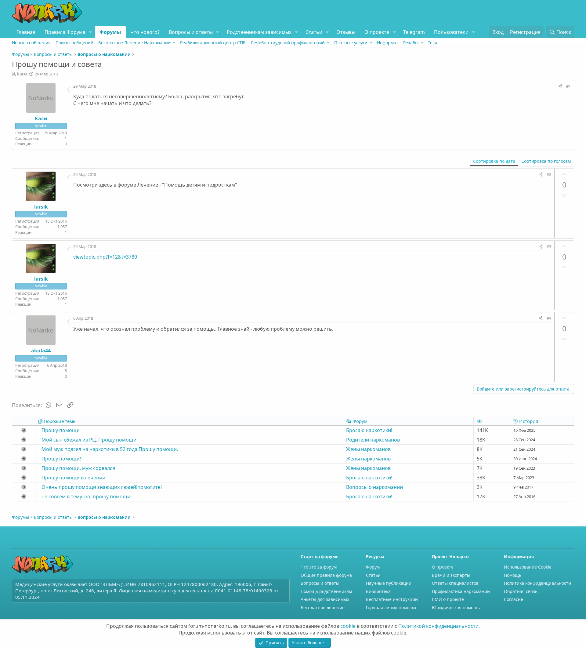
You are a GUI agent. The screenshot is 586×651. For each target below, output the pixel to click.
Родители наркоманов (373, 439)
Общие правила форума (326, 575)
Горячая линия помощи (391, 607)
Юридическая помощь (456, 607)
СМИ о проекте (448, 599)
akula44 (41, 350)
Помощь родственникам (326, 591)
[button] (90, 32)
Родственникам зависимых (259, 32)
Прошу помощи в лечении (73, 477)
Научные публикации (388, 583)
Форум (373, 567)
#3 (549, 246)
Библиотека (378, 591)
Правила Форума (65, 32)
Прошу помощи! (61, 458)
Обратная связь (520, 591)
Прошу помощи (61, 430)
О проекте (376, 32)
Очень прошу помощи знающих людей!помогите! (102, 487)
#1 (568, 86)
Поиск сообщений (74, 42)
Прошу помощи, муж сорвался (78, 468)
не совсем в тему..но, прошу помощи (86, 496)
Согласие (513, 599)
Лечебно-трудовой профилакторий (288, 42)
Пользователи (451, 32)
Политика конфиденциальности (537, 583)
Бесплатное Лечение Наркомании (134, 42)
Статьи (314, 32)
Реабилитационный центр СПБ (213, 42)
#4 (549, 318)
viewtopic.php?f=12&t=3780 (105, 256)
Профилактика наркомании (461, 591)
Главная (25, 32)
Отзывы (345, 32)
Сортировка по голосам (546, 161)
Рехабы (410, 42)
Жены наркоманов (368, 449)
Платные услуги (350, 42)
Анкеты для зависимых (325, 599)
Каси (22, 74)
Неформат (387, 42)
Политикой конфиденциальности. (439, 626)
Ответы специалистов (455, 583)
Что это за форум (319, 567)
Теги (432, 42)
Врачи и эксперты (451, 575)
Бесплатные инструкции (392, 599)
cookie (348, 626)
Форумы (110, 32)
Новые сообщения (31, 42)
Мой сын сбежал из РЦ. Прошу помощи (89, 439)
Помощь (512, 575)
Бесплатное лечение (323, 607)
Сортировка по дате (494, 161)
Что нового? (145, 32)
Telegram (414, 32)
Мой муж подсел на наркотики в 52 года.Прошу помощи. (110, 449)
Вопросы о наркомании (374, 487)
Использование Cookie (528, 567)
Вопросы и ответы (191, 32)
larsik (41, 206)
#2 (549, 174)
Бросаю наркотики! (369, 430)
